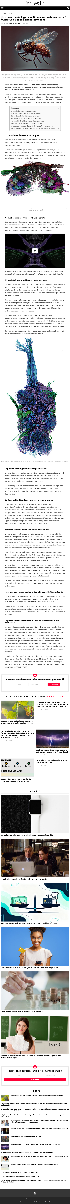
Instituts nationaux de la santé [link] (47, 664)
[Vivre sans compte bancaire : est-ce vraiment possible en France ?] (35, 902)
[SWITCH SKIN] (68, 8)
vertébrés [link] (32, 518)
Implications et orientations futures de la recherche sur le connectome (34, 128)
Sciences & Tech (55, 697)
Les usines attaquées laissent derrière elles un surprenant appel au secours (17, 722)
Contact (47, 1201)
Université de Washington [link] (53, 662)
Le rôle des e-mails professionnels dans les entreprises (24, 879)
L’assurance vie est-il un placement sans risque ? (22, 1012)
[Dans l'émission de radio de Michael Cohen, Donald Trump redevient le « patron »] (5, 1131)
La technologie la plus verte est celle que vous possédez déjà (27, 835)
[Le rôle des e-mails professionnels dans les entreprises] (35, 858)
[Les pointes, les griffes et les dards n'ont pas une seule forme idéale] (17, 768)
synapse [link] (8, 638)
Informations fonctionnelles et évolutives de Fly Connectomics (32, 126)
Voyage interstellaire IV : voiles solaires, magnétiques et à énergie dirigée (27, 1152)
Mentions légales (38, 1201)
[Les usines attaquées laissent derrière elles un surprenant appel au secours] (17, 710)
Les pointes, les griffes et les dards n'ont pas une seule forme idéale (16, 780)
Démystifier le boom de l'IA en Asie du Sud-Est (26, 1136)
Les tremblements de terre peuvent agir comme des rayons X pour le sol (52, 751)
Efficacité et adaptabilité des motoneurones (25, 116)
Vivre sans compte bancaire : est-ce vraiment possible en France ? (29, 923)
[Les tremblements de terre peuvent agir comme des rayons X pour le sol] (52, 739)
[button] (56, 108)
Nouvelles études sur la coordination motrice (25, 113)
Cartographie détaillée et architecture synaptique (27, 121)
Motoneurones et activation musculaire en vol (26, 123)
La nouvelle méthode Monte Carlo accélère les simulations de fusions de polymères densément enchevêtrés (52, 704)
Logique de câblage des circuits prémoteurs (25, 118)
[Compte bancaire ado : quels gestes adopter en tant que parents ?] (35, 946)
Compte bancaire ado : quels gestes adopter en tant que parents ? (30, 968)
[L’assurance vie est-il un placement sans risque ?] (35, 990)
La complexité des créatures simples (23, 111)
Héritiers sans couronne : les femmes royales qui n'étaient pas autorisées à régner (39, 1156)
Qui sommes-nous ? (25, 1201)
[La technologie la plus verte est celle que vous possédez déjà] (35, 814)
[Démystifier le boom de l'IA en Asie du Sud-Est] (5, 1139)
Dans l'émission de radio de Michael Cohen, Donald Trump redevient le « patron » (39, 1128)
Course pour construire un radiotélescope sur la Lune (19, 1172)
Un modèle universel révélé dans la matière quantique (51, 761)
